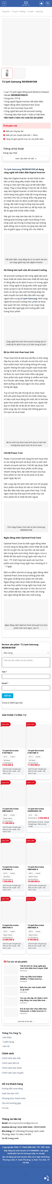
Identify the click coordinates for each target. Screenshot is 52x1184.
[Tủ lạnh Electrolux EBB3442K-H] (13, 794)
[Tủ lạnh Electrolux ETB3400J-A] (13, 853)
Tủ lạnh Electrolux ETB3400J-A (10, 868)
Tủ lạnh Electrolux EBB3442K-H (10, 810)
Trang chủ (6, 11)
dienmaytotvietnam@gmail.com (23, 1123)
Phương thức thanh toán (13, 1098)
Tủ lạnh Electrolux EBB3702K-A (10, 926)
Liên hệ (6, 1046)
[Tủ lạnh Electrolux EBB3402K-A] (39, 911)
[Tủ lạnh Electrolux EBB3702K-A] (13, 911)
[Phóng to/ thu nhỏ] (9, 1168)
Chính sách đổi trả (10, 1063)
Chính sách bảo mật (11, 1058)
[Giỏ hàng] (41, 4)
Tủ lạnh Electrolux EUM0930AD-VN (36, 810)
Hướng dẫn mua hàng (12, 1088)
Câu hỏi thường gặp (11, 1103)
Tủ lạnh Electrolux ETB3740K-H (36, 751)
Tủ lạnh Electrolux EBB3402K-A (36, 926)
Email (5, 683)
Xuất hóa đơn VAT (10, 1093)
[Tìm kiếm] (48, 4)
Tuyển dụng (8, 1041)
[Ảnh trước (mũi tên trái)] (2, 1179)
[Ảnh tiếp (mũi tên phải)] (9, 1179)
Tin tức (5, 1108)
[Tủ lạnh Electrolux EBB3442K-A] (39, 853)
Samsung (39, 11)
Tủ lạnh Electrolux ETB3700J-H (10, 751)
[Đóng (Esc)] (2, 1168)
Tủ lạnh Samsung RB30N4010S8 (19, 169)
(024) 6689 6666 (24, 1127)
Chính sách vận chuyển (12, 1072)
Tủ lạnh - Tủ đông (18, 11)
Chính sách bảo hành (12, 1067)
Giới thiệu (7, 1037)
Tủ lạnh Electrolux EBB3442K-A (36, 868)
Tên (4, 672)
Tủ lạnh (30, 11)
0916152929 (39, 1127)
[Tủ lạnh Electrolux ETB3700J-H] (13, 736)
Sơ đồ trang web (10, 1138)
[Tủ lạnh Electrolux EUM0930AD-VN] (39, 794)
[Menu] (4, 4)
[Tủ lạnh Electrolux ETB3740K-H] (39, 736)
